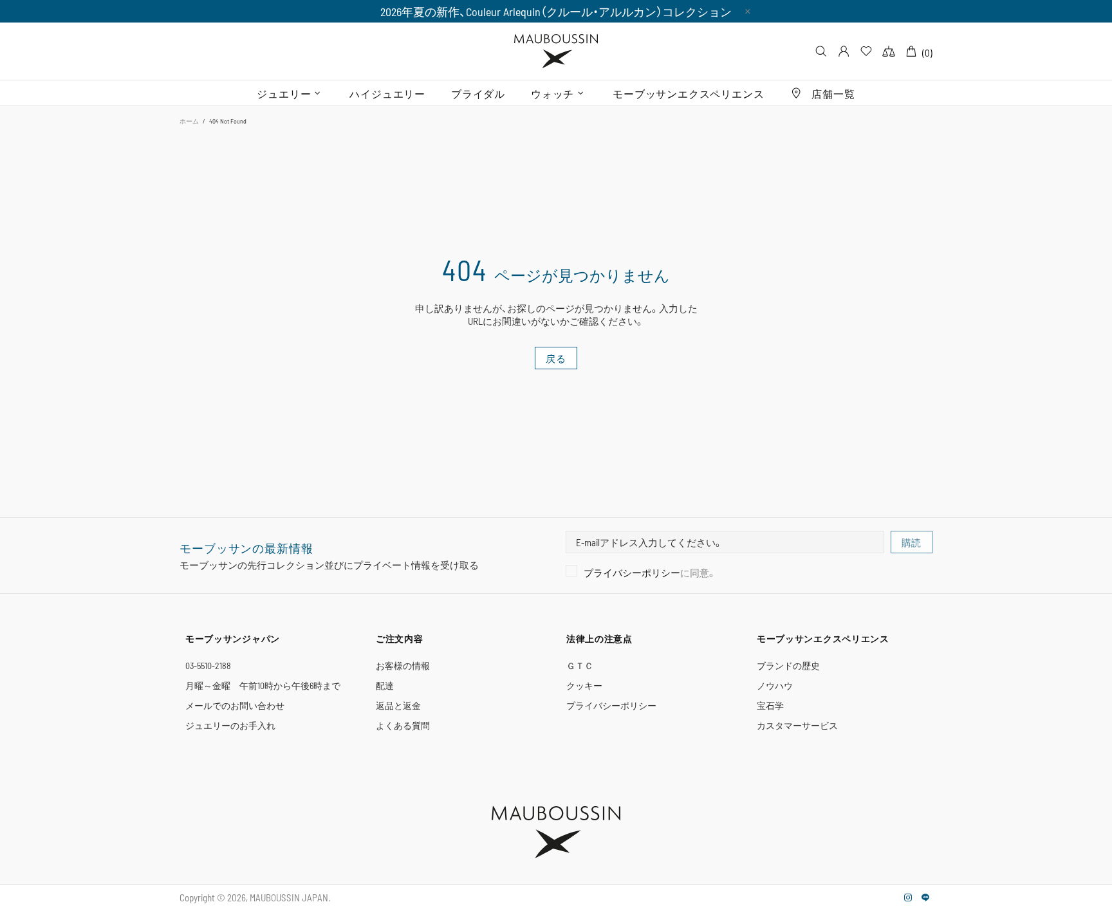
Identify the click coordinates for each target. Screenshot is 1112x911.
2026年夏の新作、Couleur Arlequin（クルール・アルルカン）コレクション (556, 12)
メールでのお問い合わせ (234, 705)
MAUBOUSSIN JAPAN (556, 51)
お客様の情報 (403, 665)
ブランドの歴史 (788, 665)
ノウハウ (775, 685)
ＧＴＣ (579, 665)
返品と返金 (398, 705)
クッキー (584, 685)
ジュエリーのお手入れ (230, 725)
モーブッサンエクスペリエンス (823, 638)
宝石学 (770, 705)
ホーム (189, 121)
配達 (385, 685)
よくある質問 (403, 725)
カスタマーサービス (797, 725)
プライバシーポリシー (632, 572)
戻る (556, 358)
